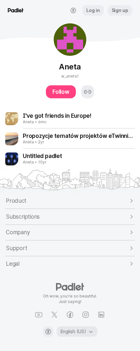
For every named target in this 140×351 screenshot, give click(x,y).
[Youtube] (39, 315)
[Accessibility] (48, 331)
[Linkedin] (101, 315)
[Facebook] (70, 315)
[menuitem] (73, 10)
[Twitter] (54, 315)
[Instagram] (86, 315)
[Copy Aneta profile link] (87, 91)
